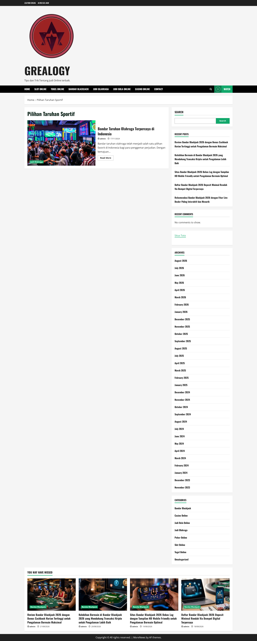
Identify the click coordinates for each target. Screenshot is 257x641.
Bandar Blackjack (79, 89)
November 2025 (182, 326)
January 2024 (181, 472)
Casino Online (142, 89)
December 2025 (182, 319)
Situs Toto (180, 235)
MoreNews (139, 637)
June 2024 (180, 436)
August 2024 (181, 421)
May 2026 (179, 282)
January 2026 (181, 312)
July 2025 (179, 355)
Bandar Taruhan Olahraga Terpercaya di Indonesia (61, 143)
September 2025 (183, 341)
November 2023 (182, 487)
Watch (227, 89)
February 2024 (182, 465)
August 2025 (181, 348)
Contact (158, 89)
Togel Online (57, 89)
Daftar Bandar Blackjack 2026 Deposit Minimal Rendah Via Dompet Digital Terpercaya (202, 618)
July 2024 (179, 429)
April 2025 (180, 363)
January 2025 (181, 385)
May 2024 (179, 443)
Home (27, 89)
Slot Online (40, 89)
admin (103, 138)
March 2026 (180, 297)
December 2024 (182, 392)
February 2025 (182, 377)
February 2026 (182, 304)
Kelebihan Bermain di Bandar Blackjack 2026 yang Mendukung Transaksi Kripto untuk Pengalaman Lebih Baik (200, 159)
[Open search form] (211, 89)
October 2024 (181, 407)
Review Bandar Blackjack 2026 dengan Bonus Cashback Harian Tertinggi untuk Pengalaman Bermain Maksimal (48, 618)
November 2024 (182, 399)
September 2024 (183, 414)
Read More (106, 158)
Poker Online (181, 537)
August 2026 (181, 260)
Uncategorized (181, 559)
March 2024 (180, 458)
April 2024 (180, 451)
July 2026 (179, 268)
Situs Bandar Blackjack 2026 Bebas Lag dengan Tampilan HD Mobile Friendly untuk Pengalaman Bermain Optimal (153, 618)
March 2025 (180, 370)
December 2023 (182, 480)
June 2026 (180, 275)
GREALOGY (47, 70)
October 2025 (181, 334)
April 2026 (180, 290)
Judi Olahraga (101, 89)
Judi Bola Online (122, 89)
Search (179, 112)
